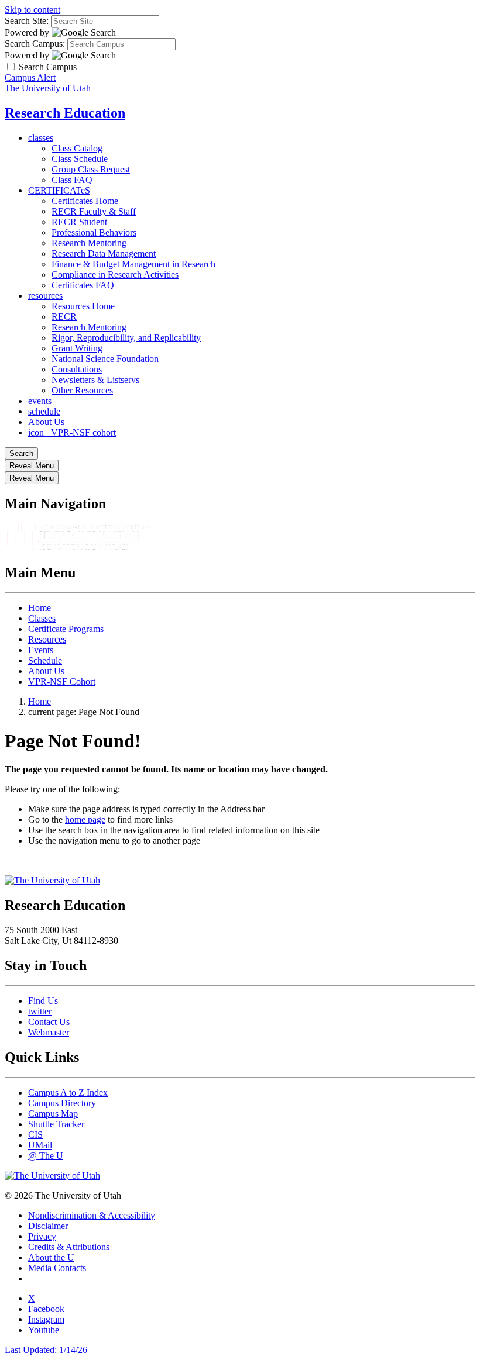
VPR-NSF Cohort (61, 681)
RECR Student (79, 222)
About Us (46, 422)
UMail (40, 1145)
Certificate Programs (66, 629)
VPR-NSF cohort (72, 432)
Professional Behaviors (94, 232)
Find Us (43, 1001)
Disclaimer (48, 1226)
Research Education (65, 112)
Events (40, 650)
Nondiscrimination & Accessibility (91, 1215)
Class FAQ (72, 180)
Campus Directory (62, 1103)
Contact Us (49, 1022)
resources (45, 296)
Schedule (45, 660)
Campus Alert (30, 77)
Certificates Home (85, 201)
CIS (35, 1135)
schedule (44, 411)
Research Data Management (104, 253)
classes (40, 138)
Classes (42, 618)
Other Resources (82, 390)
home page (85, 819)
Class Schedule (80, 159)
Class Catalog (77, 148)
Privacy (42, 1236)
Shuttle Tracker (56, 1124)
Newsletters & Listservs (95, 380)
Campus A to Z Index (68, 1092)
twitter (40, 1011)
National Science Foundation (105, 359)
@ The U (45, 1156)
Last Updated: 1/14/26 (46, 1350)
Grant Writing (77, 348)
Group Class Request (91, 169)
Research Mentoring (89, 243)
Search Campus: (35, 44)
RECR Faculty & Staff (94, 211)
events (40, 401)
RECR (64, 317)
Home (39, 608)
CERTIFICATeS (59, 190)
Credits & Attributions (68, 1247)
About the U (51, 1257)
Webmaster (48, 1032)
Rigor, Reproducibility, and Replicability (126, 338)
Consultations (77, 369)
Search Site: (27, 21)
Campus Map (53, 1114)
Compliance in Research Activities (115, 274)
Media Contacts (57, 1268)
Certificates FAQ (83, 285)
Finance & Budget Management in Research (133, 264)
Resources (47, 639)
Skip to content (32, 10)
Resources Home (83, 306)
